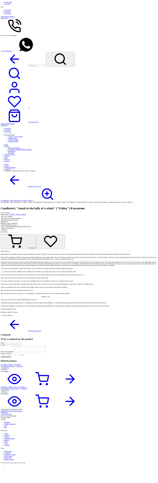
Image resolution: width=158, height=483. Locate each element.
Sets (5, 427)
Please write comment (7, 351)
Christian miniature (9, 167)
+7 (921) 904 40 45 (6, 51)
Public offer (7, 458)
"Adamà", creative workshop (17, 214)
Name (2, 343)
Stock (6, 158)
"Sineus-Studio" (12, 138)
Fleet (5, 425)
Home (6, 144)
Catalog (6, 146)
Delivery (6, 156)
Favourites (7, 4)
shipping (5, 231)
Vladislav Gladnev (13, 140)
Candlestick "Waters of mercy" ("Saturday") (13, 387)
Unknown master (13, 141)
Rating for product (6, 353)
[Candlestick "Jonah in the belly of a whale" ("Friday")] (31, 200)
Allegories (7, 169)
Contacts (6, 161)
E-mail (3, 345)
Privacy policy (8, 456)
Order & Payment (9, 154)
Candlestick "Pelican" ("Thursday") (11, 364)
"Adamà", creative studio (15, 136)
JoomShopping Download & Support (11, 411)
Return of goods (9, 459)
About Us (7, 159)
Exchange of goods (10, 454)
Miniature (7, 422)
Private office (8, 2)
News (6, 443)
